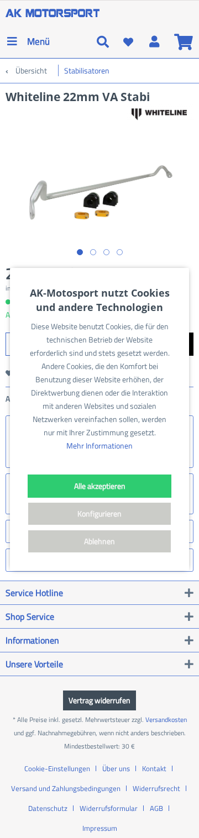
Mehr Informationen (99, 445)
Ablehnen (99, 541)
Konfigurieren (99, 513)
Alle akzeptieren (99, 486)
